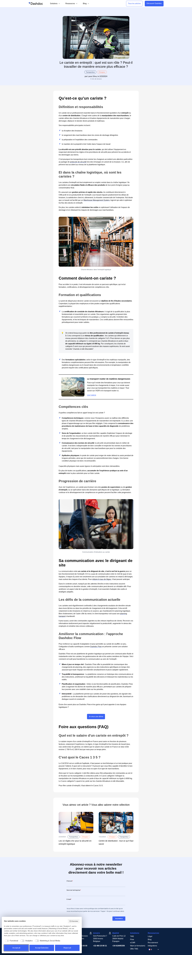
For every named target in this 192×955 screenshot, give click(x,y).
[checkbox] (11, 940)
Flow (132, 939)
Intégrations (152, 946)
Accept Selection (41, 948)
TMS (132, 936)
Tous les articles (134, 3)
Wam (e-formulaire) (137, 946)
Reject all (67, 948)
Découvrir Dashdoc (154, 3)
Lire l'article (91, 395)
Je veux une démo (96, 716)
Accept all (16, 948)
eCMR (132, 943)
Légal (150, 936)
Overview (74, 921)
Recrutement (153, 943)
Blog (149, 939)
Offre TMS (134, 949)
